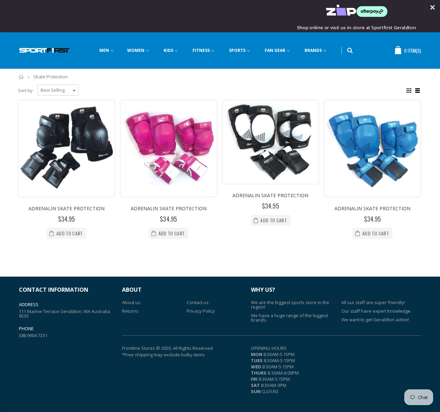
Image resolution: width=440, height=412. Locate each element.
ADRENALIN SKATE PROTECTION (66, 208)
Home (21, 77)
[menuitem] (111, 50)
